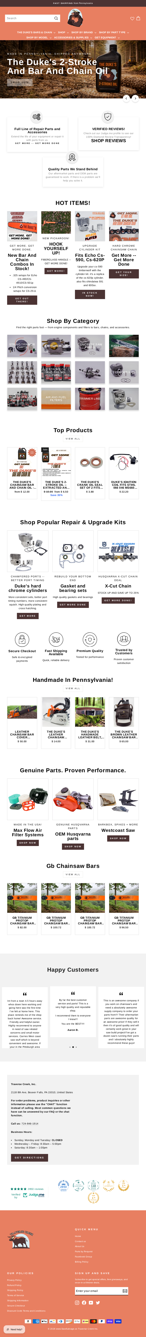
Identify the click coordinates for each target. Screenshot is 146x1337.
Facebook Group (83, 1256)
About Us (79, 1246)
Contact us (80, 1241)
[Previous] (126, 98)
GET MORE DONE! (118, 600)
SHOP (62, 32)
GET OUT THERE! (22, 300)
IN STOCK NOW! (90, 294)
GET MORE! (56, 271)
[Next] (135, 98)
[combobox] (32, 18)
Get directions (29, 1157)
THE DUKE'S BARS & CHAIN (35, 32)
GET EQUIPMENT (106, 37)
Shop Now (27, 843)
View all (73, 438)
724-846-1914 (30, 1123)
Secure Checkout (16, 1305)
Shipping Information (17, 1300)
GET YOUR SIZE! (124, 273)
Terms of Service (15, 1295)
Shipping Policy (15, 1290)
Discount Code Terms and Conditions (26, 1311)
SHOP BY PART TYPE (112, 32)
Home (78, 1236)
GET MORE (28, 616)
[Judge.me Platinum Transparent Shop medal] (78, 1185)
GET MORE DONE (73, 604)
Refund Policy (14, 1285)
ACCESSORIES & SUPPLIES (71, 37)
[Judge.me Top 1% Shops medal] (123, 1185)
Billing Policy (81, 1262)
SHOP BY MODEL (37, 37)
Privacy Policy (14, 1280)
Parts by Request (84, 1251)
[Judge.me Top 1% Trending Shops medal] (93, 1198)
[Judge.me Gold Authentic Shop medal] (108, 1185)
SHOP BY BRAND (82, 32)
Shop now (73, 846)
